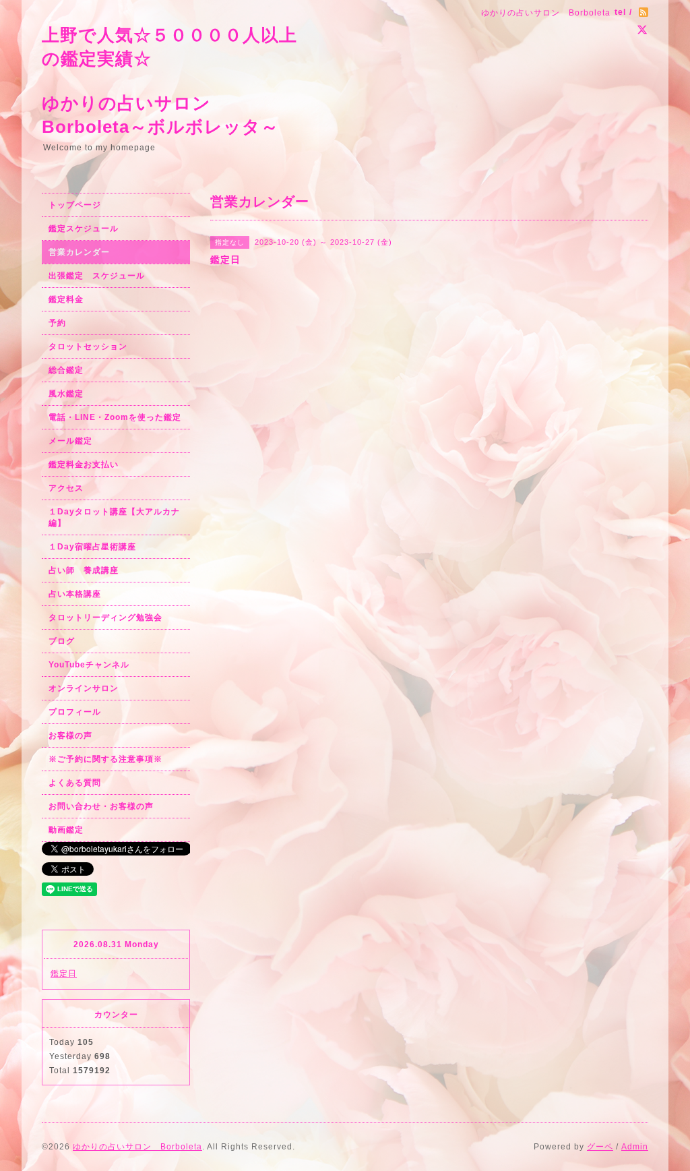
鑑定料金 (66, 299)
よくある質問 (75, 782)
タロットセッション (88, 346)
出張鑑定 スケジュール (97, 275)
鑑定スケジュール (84, 228)
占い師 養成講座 (84, 570)
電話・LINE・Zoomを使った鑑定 (115, 417)
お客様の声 (70, 735)
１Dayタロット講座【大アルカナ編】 (114, 517)
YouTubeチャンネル (89, 664)
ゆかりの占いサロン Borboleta (137, 1146)
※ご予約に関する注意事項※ (105, 759)
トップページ (75, 205)
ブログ (62, 641)
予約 (57, 323)
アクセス (66, 488)
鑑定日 (64, 973)
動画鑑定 (66, 830)
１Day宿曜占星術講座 (92, 546)
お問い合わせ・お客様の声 (101, 806)
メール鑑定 (70, 441)
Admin (634, 1146)
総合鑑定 (66, 370)
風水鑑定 (66, 393)
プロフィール (75, 712)
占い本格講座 (75, 594)
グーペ (600, 1146)
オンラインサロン (84, 688)
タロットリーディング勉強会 (105, 617)
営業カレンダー (79, 252)
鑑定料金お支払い (84, 464)
